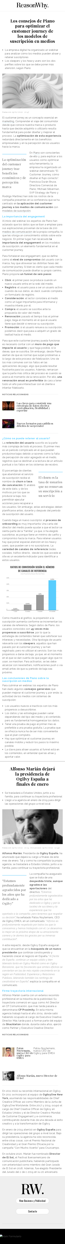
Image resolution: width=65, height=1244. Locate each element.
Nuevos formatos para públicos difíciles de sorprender (35, 424)
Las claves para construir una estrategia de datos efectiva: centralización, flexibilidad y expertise (34, 407)
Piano (36, 152)
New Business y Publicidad (32, 1201)
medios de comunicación (17, 231)
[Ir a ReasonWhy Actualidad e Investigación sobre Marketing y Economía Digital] (32, 5)
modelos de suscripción (16, 210)
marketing (8, 121)
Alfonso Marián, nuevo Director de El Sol (37, 1077)
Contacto (32, 1211)
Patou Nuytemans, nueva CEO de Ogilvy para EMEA (25, 1053)
